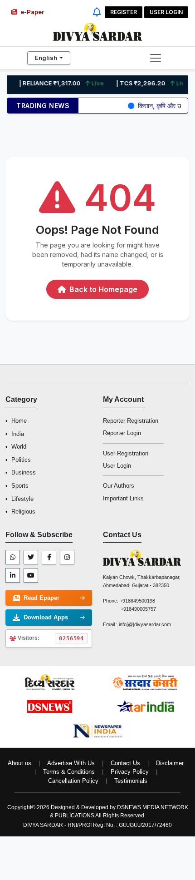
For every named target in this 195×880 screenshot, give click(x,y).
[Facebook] (49, 557)
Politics (21, 459)
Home (19, 420)
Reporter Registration (130, 420)
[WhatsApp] (12, 557)
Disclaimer (170, 763)
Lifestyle (22, 498)
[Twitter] (31, 557)
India (17, 433)
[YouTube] (31, 575)
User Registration (125, 453)
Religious (23, 511)
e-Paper (31, 11)
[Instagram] (67, 557)
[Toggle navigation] (155, 58)
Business (23, 472)
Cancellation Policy (73, 780)
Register (123, 12)
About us (19, 763)
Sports (20, 485)
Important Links (123, 498)
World (18, 446)
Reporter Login (122, 433)
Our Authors (118, 485)
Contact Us (125, 763)
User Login (166, 12)
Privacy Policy (130, 771)
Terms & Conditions (69, 771)
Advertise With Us (71, 763)
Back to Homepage (102, 289)
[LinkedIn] (12, 575)
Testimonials (130, 780)
